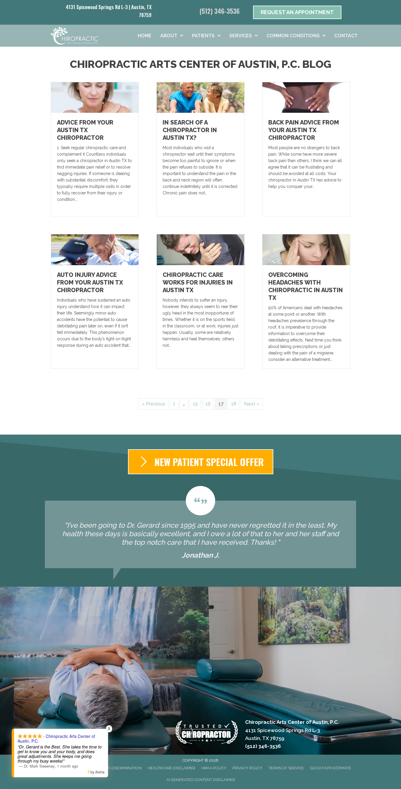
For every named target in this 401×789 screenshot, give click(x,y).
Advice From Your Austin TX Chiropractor (85, 130)
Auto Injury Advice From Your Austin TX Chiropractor (90, 282)
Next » (252, 404)
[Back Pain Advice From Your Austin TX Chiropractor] (306, 97)
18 (233, 404)
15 (195, 404)
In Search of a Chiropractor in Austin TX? (190, 130)
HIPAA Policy (213, 768)
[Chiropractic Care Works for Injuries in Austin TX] (200, 249)
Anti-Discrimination (122, 768)
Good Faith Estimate (330, 768)
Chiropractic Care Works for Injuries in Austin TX (198, 282)
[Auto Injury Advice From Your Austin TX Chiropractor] (95, 249)
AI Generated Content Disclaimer (200, 780)
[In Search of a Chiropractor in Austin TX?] (200, 97)
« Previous (153, 404)
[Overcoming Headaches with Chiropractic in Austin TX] (306, 249)
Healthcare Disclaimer (171, 768)
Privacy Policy (247, 768)
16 (208, 404)
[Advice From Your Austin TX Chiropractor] (95, 97)
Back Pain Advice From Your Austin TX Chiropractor (303, 130)
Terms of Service (286, 768)
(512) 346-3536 (220, 11)
